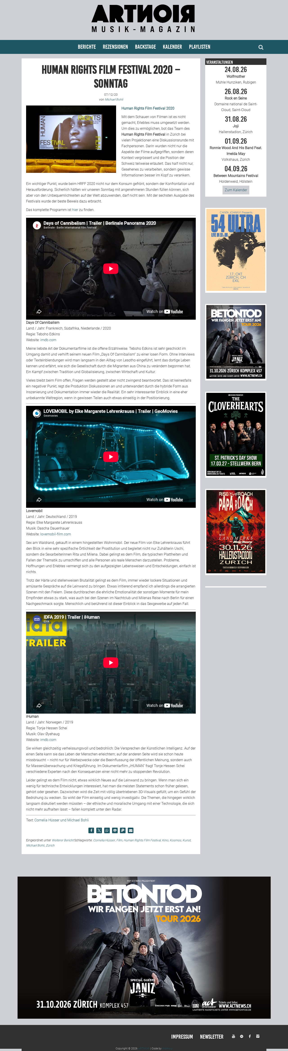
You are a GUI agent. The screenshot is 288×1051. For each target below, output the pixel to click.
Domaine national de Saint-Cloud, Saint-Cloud (235, 100)
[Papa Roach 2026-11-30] (235, 572)
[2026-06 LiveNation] (235, 290)
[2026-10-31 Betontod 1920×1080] (144, 1017)
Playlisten (199, 47)
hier (75, 210)
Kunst (186, 840)
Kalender (172, 47)
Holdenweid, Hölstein (236, 174)
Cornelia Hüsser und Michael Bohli (61, 820)
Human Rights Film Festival (142, 840)
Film (119, 840)
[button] (91, 830)
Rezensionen (115, 47)
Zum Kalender (236, 190)
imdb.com (48, 340)
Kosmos (175, 840)
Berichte (87, 47)
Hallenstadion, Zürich (236, 125)
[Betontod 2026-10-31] (235, 377)
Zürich (50, 845)
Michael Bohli (35, 845)
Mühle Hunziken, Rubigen (236, 75)
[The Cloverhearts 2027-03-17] (235, 475)
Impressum (182, 1036)
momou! (167, 1048)
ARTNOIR (144, 1048)
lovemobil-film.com (55, 534)
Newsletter (211, 1036)
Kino (165, 840)
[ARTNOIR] (144, 34)
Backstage (145, 47)
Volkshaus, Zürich (236, 150)
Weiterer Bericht (63, 840)
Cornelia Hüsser (104, 840)
